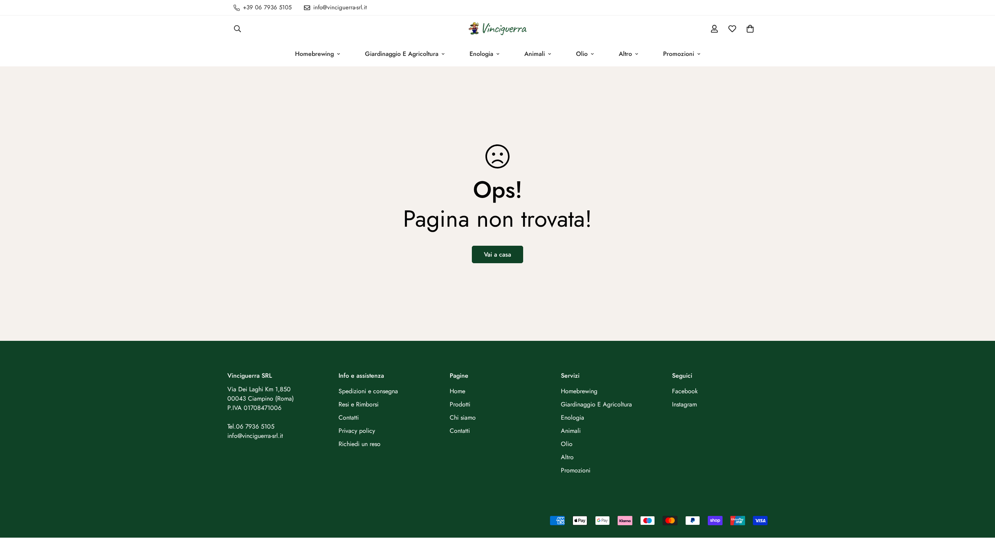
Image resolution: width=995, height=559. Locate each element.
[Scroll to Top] (980, 517)
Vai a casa (497, 254)
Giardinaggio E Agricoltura (401, 53)
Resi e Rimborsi (359, 404)
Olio (582, 53)
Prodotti (460, 404)
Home (457, 391)
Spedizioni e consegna (368, 391)
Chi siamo (463, 417)
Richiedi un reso (360, 443)
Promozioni (678, 53)
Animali (534, 53)
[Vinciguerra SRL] (497, 29)
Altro (625, 53)
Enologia (481, 53)
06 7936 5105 (255, 426)
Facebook (685, 391)
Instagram (684, 404)
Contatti (349, 417)
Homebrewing (314, 53)
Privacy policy (357, 430)
